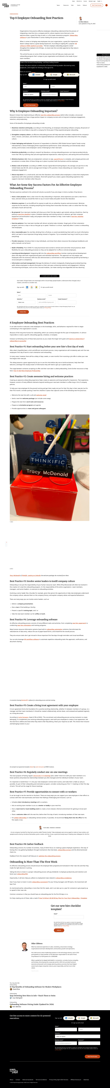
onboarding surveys (64, 850)
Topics (58, 5)
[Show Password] (75, 94)
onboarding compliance (64, 878)
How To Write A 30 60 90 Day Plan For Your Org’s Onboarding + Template (63, 898)
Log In (33, 71)
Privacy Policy (61, 100)
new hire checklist (24, 214)
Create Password (64, 91)
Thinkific (24, 575)
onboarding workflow (54, 253)
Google (55, 74)
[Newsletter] (6, 543)
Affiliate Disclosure (76, 1079)
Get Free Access (96, 5)
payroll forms (58, 159)
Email (56, 913)
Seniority (26, 91)
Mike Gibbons (37, 943)
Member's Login (92, 1)
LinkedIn (37, 74)
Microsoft (72, 74)
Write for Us (79, 1)
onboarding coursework (40, 882)
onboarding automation (54, 629)
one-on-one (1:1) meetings (42, 775)
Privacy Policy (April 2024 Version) (58, 1079)
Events (78, 5)
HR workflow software (31, 639)
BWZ (25, 1082)
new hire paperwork (79, 623)
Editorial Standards (27, 1079)
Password (81, 1040)
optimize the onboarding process (50, 856)
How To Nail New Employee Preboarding (26, 371)
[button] (49, 467)
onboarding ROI (22, 874)
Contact (85, 1)
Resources (66, 5)
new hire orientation (24, 625)
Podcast (85, 5)
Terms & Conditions (41, 1079)
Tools (72, 5)
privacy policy (58, 1049)
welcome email (41, 395)
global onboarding (20, 817)
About (73, 1)
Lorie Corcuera (23, 717)
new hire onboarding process (50, 115)
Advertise (86, 1079)
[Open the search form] (106, 5)
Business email (45, 91)
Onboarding (14, 14)
